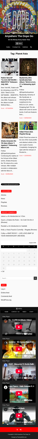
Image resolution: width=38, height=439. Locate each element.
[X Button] (17, 429)
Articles (3, 195)
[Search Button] (31, 47)
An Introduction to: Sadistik (18, 226)
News (10, 64)
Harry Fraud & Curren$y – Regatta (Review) (22, 230)
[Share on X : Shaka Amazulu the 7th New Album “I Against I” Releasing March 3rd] (8, 138)
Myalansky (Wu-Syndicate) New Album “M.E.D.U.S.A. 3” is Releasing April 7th (27, 82)
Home (6, 311)
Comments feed (6, 296)
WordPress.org (6, 300)
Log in (3, 289)
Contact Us (16, 47)
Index (8, 47)
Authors (25, 47)
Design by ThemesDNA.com (19, 437)
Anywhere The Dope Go (19, 36)
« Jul (2, 271)
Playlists (4, 202)
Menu (20, 43)
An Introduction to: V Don (16, 216)
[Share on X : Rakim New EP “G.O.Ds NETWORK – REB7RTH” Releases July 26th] (8, 75)
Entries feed (5, 293)
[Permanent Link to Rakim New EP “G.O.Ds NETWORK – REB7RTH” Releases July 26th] (10, 67)
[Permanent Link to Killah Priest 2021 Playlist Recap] (28, 125)
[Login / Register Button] (20, 429)
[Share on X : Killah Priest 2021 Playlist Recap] (27, 129)
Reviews (4, 206)
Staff (31, 311)
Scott (2, 108)
